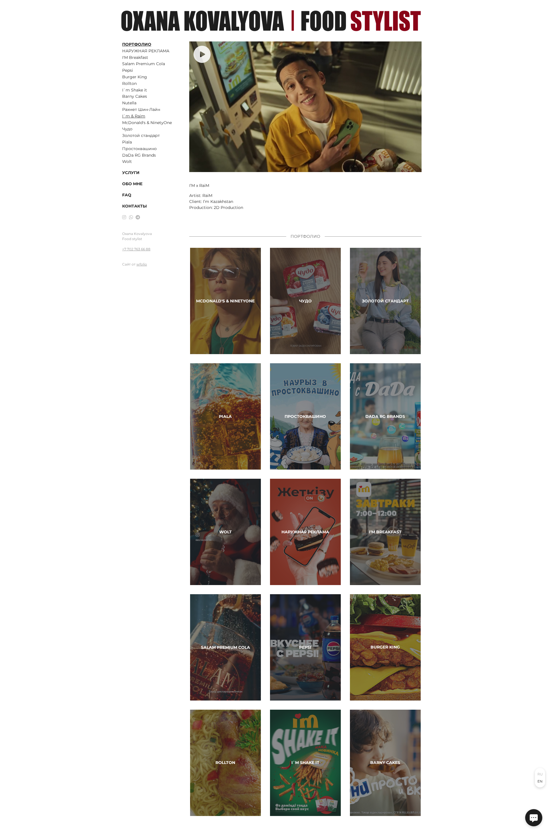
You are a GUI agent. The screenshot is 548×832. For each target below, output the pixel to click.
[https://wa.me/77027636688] (131, 217)
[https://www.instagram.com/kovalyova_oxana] (124, 217)
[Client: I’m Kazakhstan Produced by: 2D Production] (305, 106)
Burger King (134, 76)
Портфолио (136, 44)
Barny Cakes (134, 96)
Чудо (127, 128)
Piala (127, 142)
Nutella (129, 102)
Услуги (131, 172)
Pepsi (127, 70)
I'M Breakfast (135, 57)
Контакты (134, 206)
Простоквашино (139, 148)
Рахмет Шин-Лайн (141, 109)
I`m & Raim (133, 116)
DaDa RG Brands (139, 155)
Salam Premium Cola (143, 63)
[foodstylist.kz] (271, 20)
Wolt (127, 161)
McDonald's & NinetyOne (147, 122)
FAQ (126, 194)
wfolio (141, 264)
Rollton (129, 83)
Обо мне (132, 183)
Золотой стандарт (141, 135)
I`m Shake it (134, 90)
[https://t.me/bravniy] (138, 217)
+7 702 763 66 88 (136, 249)
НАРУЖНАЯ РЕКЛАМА (145, 50)
